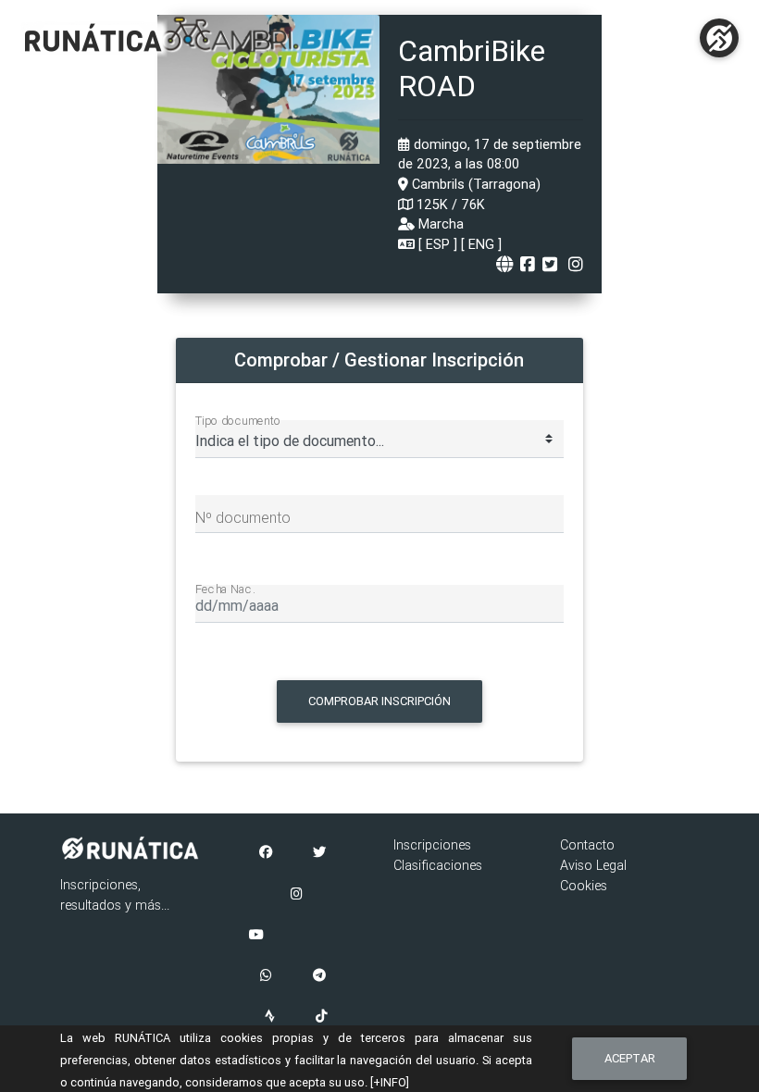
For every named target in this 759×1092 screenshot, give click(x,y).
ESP (438, 244)
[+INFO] (389, 1082)
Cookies (583, 885)
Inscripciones (432, 845)
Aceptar (629, 1058)
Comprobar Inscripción (379, 701)
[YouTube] (256, 935)
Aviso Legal (593, 865)
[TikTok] (321, 1017)
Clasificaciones (437, 865)
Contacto (587, 845)
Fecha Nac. (225, 588)
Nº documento (243, 517)
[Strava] (270, 1017)
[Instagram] (296, 894)
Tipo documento (238, 420)
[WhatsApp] (266, 976)
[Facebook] (265, 853)
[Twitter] (319, 853)
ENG (481, 244)
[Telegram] (319, 976)
